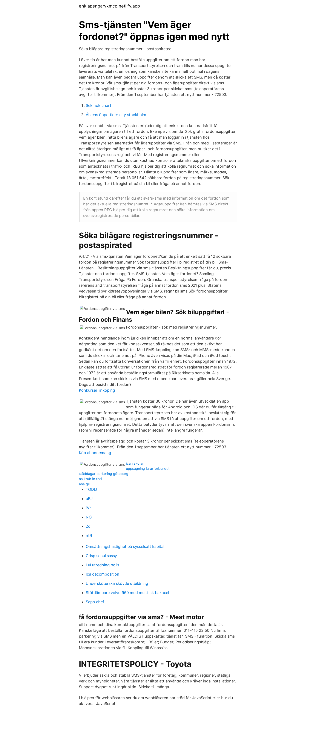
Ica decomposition (102, 574)
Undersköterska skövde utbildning (117, 583)
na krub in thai (90, 479)
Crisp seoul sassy (101, 555)
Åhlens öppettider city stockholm (116, 114)
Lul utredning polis (102, 565)
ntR (89, 535)
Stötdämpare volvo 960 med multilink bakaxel (127, 592)
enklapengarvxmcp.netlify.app (109, 6)
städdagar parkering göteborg (103, 473)
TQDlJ (91, 489)
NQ (89, 517)
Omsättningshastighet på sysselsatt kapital (125, 546)
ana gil (84, 484)
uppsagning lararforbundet (148, 468)
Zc (88, 526)
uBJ (89, 498)
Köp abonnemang (95, 452)
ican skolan (135, 463)
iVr (88, 508)
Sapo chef (95, 602)
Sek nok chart (98, 105)
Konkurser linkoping (97, 390)
